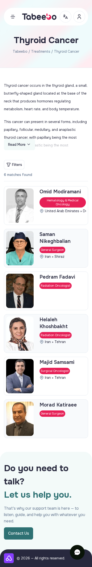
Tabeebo (20, 51)
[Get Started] (79, 17)
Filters (17, 164)
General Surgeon (52, 250)
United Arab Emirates (62, 211)
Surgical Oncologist (55, 371)
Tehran (60, 342)
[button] (77, 552)
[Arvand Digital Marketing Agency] (9, 558)
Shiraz (59, 256)
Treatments (40, 51)
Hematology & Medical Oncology (63, 202)
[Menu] (13, 17)
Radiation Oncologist (55, 286)
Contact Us (18, 533)
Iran (48, 256)
